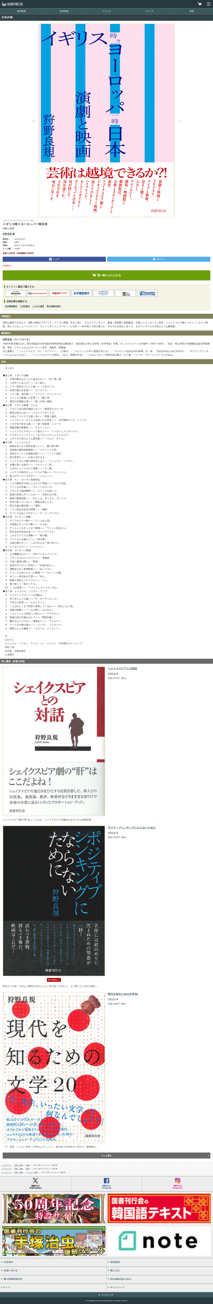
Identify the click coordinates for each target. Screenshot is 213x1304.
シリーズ (106, 11)
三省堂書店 (25, 306)
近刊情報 (64, 11)
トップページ (6, 1165)
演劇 (27, 1165)
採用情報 (160, 1262)
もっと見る (106, 1155)
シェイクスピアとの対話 (122, 668)
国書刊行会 (12, 4)
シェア (56, 259)
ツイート (161, 259)
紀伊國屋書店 (11, 306)
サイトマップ (160, 1288)
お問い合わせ (53, 1271)
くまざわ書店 (38, 306)
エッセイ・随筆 (32, 1172)
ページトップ (107, 1295)
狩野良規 (7, 233)
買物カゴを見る (200, 4)
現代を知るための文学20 (123, 994)
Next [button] (179, 121)
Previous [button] (33, 121)
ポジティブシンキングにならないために (132, 827)
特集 (192, 11)
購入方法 (160, 1271)
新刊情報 (21, 11)
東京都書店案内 (54, 306)
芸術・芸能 (18, 1165)
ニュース (149, 11)
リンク (53, 1288)
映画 (27, 1169)
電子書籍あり (54, 980)
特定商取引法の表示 (160, 1279)
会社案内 (53, 1262)
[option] (106, 120)
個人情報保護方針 (53, 1279)
